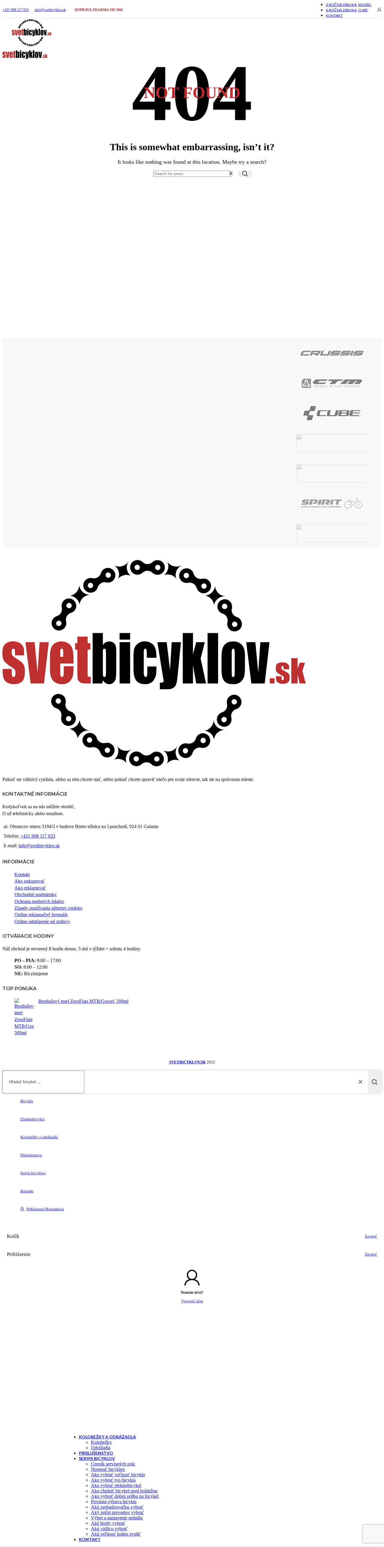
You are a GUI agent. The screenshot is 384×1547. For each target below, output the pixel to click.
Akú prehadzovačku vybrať (117, 1507)
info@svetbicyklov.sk (50, 10)
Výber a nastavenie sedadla (116, 1517)
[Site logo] (31, 46)
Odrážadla (100, 1447)
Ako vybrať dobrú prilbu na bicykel (125, 1496)
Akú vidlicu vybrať (109, 1528)
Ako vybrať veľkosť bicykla (118, 1474)
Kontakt (22, 874)
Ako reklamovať (30, 887)
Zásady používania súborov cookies (48, 908)
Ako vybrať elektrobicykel (116, 1485)
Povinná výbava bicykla (113, 1501)
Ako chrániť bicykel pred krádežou (124, 1490)
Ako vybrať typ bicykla (113, 1480)
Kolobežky (101, 1442)
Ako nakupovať (29, 881)
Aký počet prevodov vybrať (117, 1512)
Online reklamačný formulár (41, 914)
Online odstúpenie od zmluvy (42, 921)
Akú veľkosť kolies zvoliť (116, 1534)
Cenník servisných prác (113, 1463)
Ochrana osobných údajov (39, 901)
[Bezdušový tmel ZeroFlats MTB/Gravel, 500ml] (24, 1017)
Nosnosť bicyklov (108, 1469)
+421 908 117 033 (15, 10)
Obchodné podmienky (35, 894)
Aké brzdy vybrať (108, 1523)
